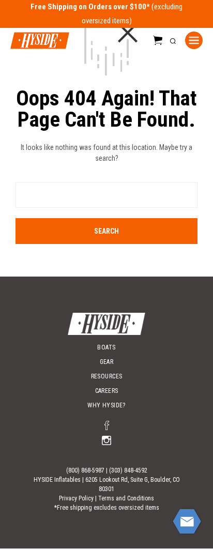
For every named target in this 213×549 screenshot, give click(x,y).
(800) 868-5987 (85, 470)
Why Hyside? (106, 405)
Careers (106, 390)
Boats (106, 347)
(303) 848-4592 (128, 470)
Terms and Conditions (126, 498)
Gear (107, 361)
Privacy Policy (76, 498)
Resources (107, 376)
